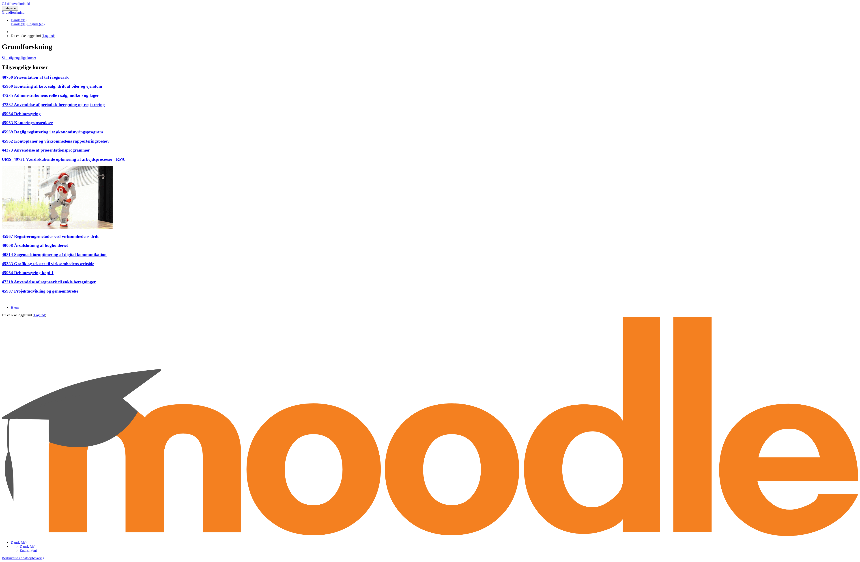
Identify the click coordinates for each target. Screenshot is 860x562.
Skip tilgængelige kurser (19, 58)
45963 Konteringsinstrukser (27, 122)
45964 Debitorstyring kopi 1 (28, 272)
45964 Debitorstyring (21, 113)
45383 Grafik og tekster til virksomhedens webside (48, 263)
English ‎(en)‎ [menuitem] (36, 24)
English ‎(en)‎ (28, 550)
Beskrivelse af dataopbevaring (23, 558)
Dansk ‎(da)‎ (18, 20)
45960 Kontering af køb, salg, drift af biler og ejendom (52, 86)
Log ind (48, 36)
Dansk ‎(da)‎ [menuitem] (18, 24)
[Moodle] (430, 535)
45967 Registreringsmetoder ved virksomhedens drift (50, 236)
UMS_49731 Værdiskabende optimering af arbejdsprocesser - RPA (63, 159)
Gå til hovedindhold (16, 4)
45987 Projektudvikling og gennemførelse (40, 291)
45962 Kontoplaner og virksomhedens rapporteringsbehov (56, 141)
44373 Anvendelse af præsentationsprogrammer (46, 150)
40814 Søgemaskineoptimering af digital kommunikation (54, 254)
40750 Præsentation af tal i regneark (35, 77)
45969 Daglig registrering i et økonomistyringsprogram (52, 132)
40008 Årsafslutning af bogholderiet (35, 245)
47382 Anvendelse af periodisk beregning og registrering (53, 104)
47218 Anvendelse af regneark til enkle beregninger (49, 282)
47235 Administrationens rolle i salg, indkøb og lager (50, 95)
